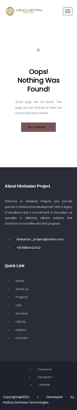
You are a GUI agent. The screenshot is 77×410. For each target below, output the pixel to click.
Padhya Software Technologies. (26, 402)
